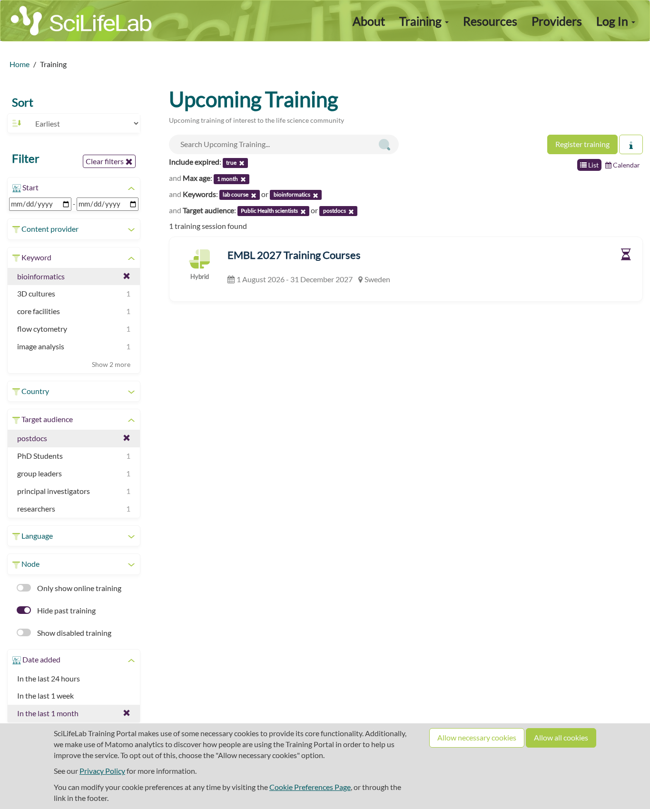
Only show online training (78, 587)
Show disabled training (73, 632)
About (369, 21)
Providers (557, 21)
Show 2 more (111, 364)
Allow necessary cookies (476, 737)
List (593, 165)
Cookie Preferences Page (310, 786)
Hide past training (66, 610)
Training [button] (421, 21)
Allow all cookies (561, 737)
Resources (490, 21)
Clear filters (105, 161)
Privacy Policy (102, 770)
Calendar (625, 165)
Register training (582, 143)
